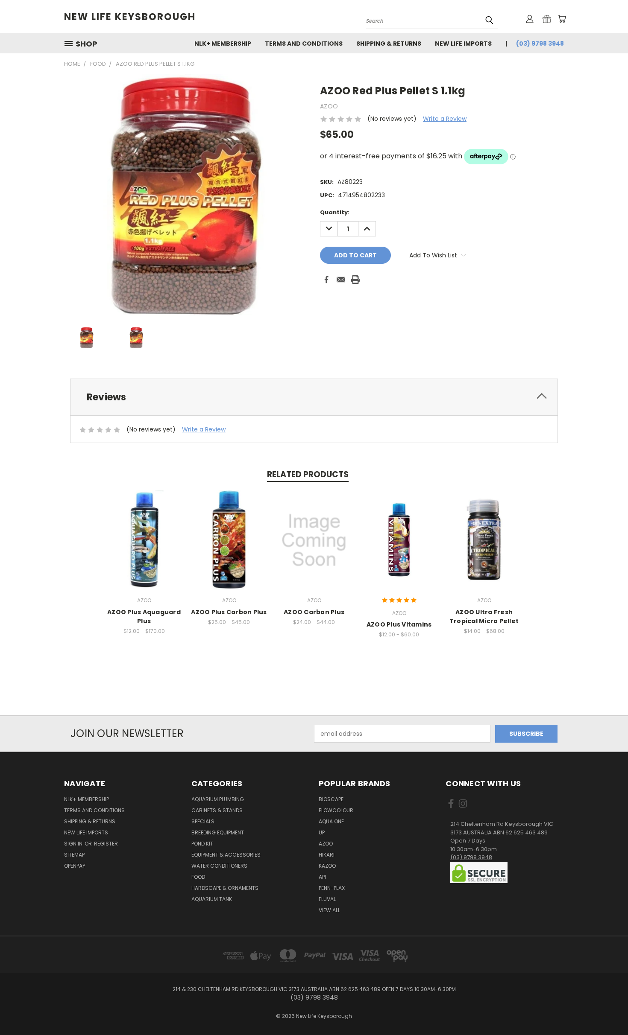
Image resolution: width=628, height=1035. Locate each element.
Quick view (144, 531)
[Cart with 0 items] (562, 19)
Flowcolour (336, 810)
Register (106, 843)
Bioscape (331, 799)
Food (198, 876)
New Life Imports (463, 43)
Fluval (327, 899)
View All (329, 910)
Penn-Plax (332, 888)
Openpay (74, 865)
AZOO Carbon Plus (314, 612)
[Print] (355, 279)
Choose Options (144, 547)
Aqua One (331, 821)
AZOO (326, 843)
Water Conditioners (219, 865)
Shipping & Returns (388, 43)
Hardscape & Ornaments (224, 888)
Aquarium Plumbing (217, 799)
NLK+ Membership (222, 43)
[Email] (341, 279)
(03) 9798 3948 (540, 43)
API (322, 876)
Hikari (327, 854)
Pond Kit (202, 843)
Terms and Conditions (304, 43)
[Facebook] (326, 279)
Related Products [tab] (308, 474)
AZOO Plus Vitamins (399, 624)
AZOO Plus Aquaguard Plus (144, 616)
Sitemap (74, 854)
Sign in (74, 843)
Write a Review (445, 118)
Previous (605, 1008)
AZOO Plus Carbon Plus (229, 612)
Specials (202, 821)
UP (322, 832)
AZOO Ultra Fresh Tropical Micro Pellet (484, 616)
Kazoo (327, 865)
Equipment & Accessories (226, 854)
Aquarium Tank (211, 899)
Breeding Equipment (217, 832)
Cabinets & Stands (217, 810)
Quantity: (334, 212)
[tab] (314, 397)
